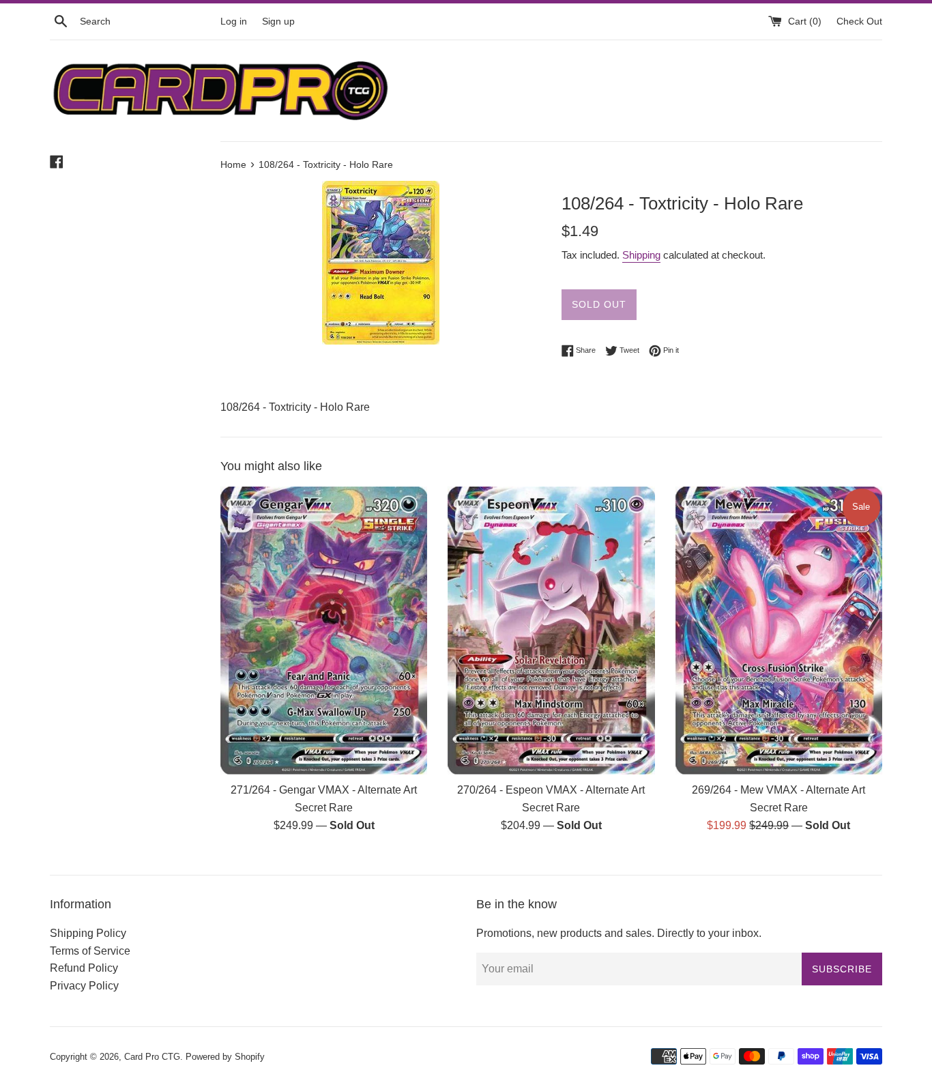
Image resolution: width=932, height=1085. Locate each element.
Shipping (641, 255)
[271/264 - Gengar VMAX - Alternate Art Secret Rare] (323, 631)
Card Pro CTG (152, 1057)
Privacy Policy (84, 986)
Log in (233, 21)
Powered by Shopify (225, 1057)
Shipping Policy (88, 933)
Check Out (859, 21)
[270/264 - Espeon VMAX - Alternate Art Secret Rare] (551, 631)
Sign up (278, 21)
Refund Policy (84, 968)
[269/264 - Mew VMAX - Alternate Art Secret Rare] (778, 631)
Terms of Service (90, 951)
